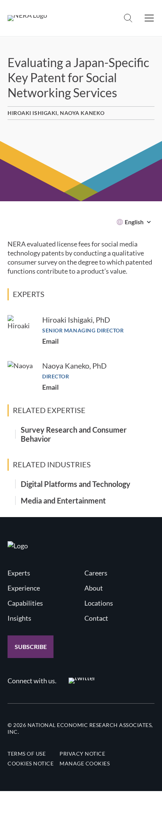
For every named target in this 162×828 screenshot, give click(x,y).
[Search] (128, 18)
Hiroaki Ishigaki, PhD (76, 319)
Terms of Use (27, 753)
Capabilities (25, 603)
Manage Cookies (85, 763)
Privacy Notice (82, 753)
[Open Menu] (149, 18)
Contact (96, 618)
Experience (24, 588)
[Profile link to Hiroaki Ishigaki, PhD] (21, 328)
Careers (95, 573)
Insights (19, 618)
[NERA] (27, 18)
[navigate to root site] (18, 546)
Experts (19, 573)
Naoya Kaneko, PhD (74, 365)
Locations (98, 603)
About (93, 588)
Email (50, 341)
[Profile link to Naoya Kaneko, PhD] (21, 374)
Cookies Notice (30, 763)
